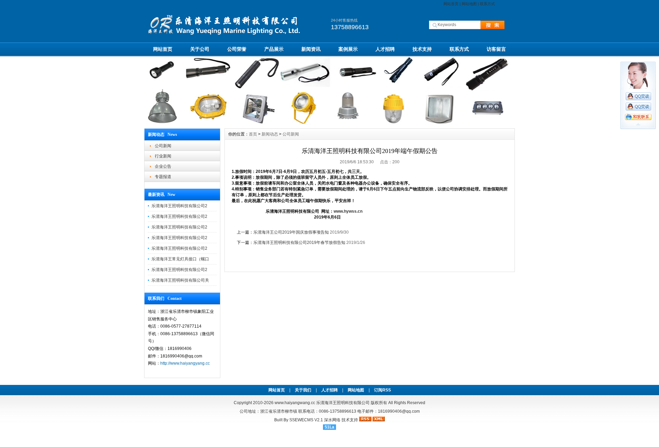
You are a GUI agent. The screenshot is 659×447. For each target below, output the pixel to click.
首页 (253, 134)
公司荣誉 (236, 49)
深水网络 (332, 419)
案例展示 (348, 49)
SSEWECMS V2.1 (306, 419)
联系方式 (487, 4)
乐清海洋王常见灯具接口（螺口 (180, 259)
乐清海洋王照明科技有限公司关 (180, 280)
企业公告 (163, 166)
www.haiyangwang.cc (295, 402)
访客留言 (496, 49)
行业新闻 (163, 156)
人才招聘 (385, 49)
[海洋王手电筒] (329, 123)
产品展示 (274, 49)
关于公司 (199, 49)
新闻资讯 (311, 49)
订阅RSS (382, 390)
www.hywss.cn (348, 211)
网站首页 (451, 4)
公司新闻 (163, 145)
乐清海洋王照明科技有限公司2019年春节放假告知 (299, 242)
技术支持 (422, 49)
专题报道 (163, 176)
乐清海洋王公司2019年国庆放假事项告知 (291, 232)
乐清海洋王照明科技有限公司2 (179, 205)
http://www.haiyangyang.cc (185, 363)
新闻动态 (270, 134)
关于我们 (303, 390)
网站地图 (469, 4)
